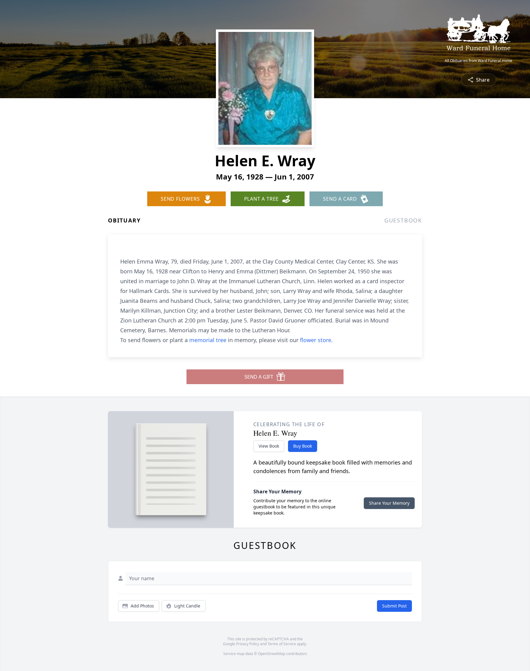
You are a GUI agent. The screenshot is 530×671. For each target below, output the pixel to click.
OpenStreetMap (271, 653)
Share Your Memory (389, 503)
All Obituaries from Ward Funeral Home (478, 60)
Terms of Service (281, 643)
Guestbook (403, 220)
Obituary (124, 220)
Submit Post (394, 606)
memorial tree (207, 340)
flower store (315, 340)
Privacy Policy (247, 643)
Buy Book (302, 446)
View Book (269, 446)
